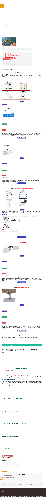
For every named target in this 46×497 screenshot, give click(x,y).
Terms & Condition (4, 490)
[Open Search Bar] (1, 1)
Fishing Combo (5, 21)
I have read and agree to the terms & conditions (7, 477)
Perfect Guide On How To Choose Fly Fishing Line (8, 456)
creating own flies (24, 66)
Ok (42, 496)
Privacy (3, 491)
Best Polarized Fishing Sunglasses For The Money (8, 457)
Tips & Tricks (5, 29)
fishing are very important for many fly (13, 375)
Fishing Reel (4, 17)
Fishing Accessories (6, 25)
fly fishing (7, 370)
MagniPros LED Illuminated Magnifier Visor (23, 79)
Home (3, 10)
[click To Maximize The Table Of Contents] (2, 47)
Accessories (9, 455)
